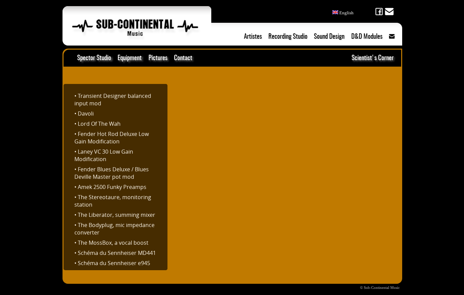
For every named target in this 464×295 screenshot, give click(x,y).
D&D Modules (366, 37)
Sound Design (329, 37)
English (346, 13)
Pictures (157, 58)
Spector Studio (94, 58)
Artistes (253, 37)
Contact (183, 58)
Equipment (130, 58)
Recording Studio (287, 37)
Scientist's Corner (373, 58)
